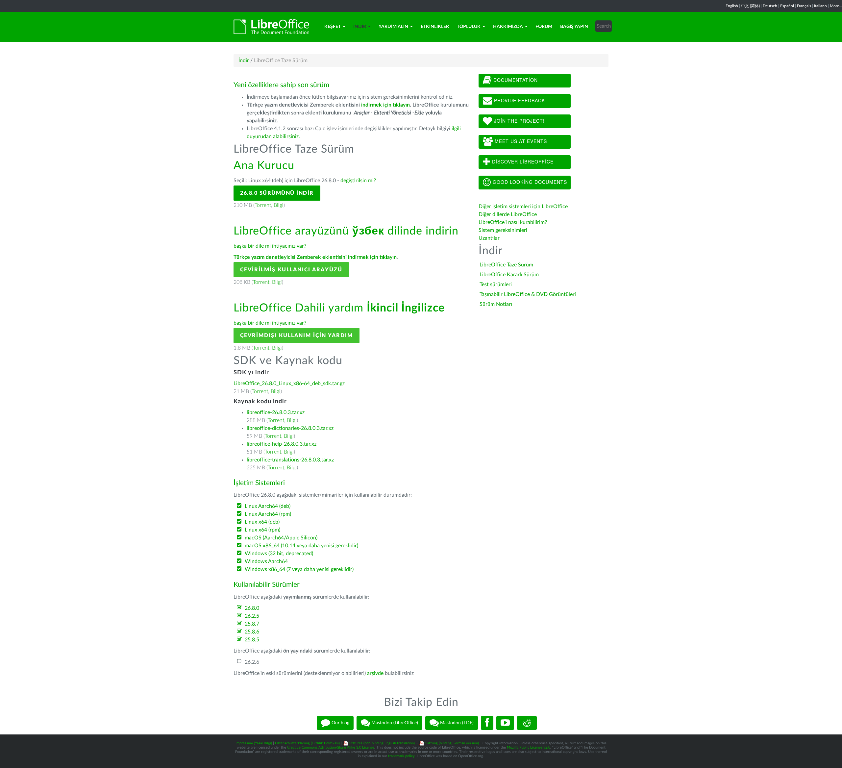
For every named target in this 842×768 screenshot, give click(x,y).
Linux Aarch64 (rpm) (268, 514)
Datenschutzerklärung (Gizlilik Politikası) (307, 743)
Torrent (263, 205)
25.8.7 (252, 624)
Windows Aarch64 (266, 561)
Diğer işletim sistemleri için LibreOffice (523, 206)
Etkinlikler (435, 26)
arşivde (375, 673)
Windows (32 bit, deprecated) (279, 553)
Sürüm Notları (496, 304)
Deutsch (770, 6)
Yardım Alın (393, 26)
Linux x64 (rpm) (262, 530)
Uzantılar (489, 238)
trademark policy (401, 756)
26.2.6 (252, 662)
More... (836, 6)
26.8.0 (252, 608)
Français (804, 6)
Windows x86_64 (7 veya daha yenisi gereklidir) (299, 569)
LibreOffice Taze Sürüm (506, 264)
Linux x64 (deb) (262, 522)
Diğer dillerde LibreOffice (508, 214)
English (732, 6)
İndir (359, 26)
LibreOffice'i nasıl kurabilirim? (513, 222)
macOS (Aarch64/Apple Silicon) (281, 537)
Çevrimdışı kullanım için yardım (296, 335)
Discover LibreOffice (522, 161)
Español (787, 6)
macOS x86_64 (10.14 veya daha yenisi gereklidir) (301, 545)
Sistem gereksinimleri (503, 230)
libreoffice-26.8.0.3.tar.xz (276, 412)
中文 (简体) (750, 6)
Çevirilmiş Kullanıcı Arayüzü (291, 269)
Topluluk (469, 26)
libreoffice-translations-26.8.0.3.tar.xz (290, 459)
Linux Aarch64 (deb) (267, 506)
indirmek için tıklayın (385, 105)
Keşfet (332, 26)
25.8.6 (252, 631)
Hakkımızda (508, 26)
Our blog (339, 723)
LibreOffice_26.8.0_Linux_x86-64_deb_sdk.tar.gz (289, 383)
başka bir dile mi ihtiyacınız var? (270, 246)
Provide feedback (518, 100)
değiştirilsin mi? (358, 180)
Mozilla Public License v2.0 (528, 747)
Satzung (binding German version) (452, 743)
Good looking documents (529, 182)
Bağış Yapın (574, 26)
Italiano (820, 6)
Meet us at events (520, 141)
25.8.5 (252, 639)
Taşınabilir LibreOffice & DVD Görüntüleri (528, 294)
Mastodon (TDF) (456, 723)
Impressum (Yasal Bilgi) (253, 743)
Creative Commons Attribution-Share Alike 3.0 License (330, 747)
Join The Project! (518, 120)
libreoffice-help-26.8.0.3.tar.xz (281, 444)
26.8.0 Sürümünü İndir (277, 193)
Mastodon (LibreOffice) (394, 723)
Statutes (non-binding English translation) (382, 743)
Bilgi (279, 205)
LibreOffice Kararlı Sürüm (509, 274)
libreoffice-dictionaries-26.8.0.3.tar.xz (290, 428)
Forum (543, 26)
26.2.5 (252, 616)
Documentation (515, 80)
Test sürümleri (496, 284)
